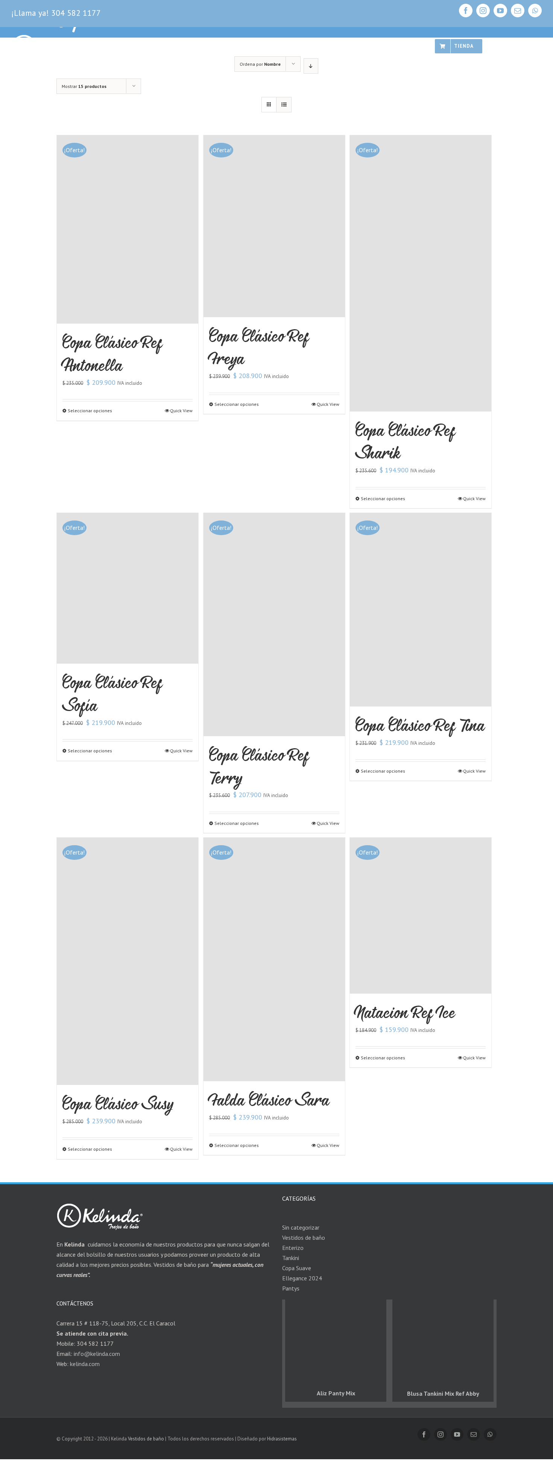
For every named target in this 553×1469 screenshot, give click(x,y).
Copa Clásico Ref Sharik (405, 441)
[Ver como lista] (283, 104)
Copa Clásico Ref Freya (259, 347)
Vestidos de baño (146, 1439)
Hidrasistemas (282, 1439)
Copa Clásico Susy (117, 1103)
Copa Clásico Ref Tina (420, 725)
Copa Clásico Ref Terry (259, 766)
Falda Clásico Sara (269, 1099)
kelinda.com (85, 1364)
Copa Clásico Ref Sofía (112, 694)
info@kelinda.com (97, 1353)
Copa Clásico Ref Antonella (112, 353)
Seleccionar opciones (90, 410)
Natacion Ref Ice (406, 1012)
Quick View (181, 410)
